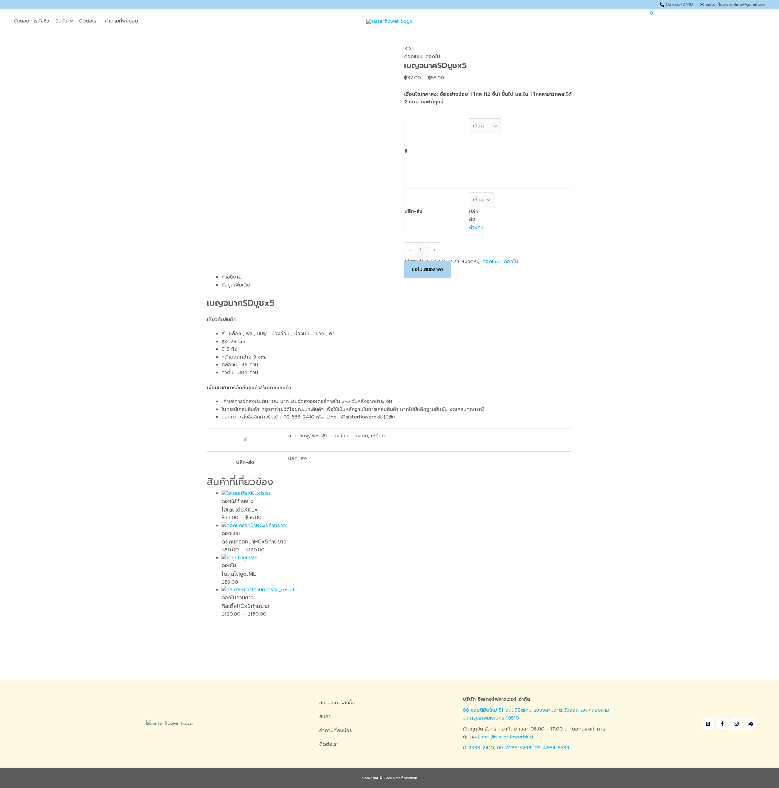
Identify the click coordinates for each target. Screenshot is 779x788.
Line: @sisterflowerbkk (504, 737)
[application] (70, 21)
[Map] (751, 723)
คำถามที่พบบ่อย (121, 21)
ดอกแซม (413, 56)
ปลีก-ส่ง (413, 211)
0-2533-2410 (478, 748)
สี (405, 151)
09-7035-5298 (514, 748)
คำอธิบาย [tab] (232, 277)
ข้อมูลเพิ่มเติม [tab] (236, 285)
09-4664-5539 (551, 748)
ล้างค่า (476, 227)
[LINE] (708, 723)
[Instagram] (736, 723)
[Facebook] (722, 723)
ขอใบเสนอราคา (427, 269)
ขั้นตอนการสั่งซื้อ (31, 21)
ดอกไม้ (432, 56)
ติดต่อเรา (89, 21)
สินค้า (61, 21)
